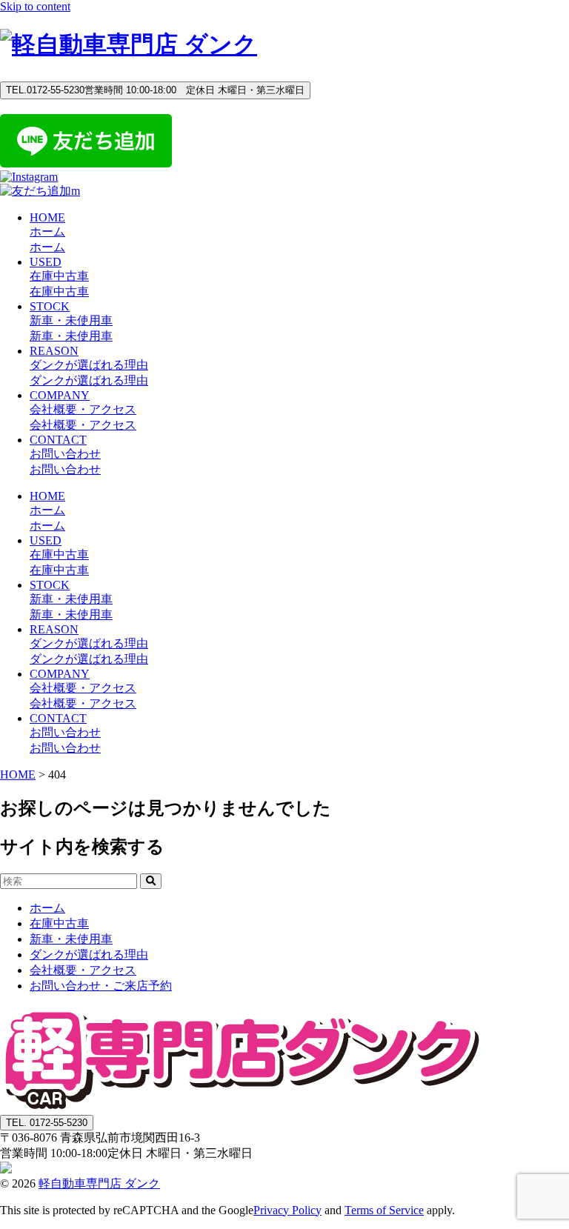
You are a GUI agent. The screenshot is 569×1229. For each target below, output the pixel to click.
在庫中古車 (59, 923)
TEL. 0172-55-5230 (46, 1122)
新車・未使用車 (71, 939)
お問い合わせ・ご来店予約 (101, 985)
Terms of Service (384, 1210)
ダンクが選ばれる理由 (89, 954)
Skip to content (35, 6)
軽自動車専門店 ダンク (99, 1183)
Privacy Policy (287, 1210)
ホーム (47, 908)
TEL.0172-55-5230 (155, 90)
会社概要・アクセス (83, 970)
